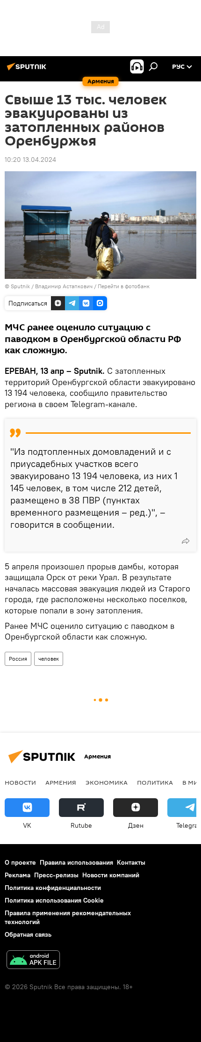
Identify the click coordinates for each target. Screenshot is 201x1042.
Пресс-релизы (56, 875)
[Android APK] (33, 960)
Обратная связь (28, 934)
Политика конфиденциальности (53, 887)
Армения (60, 782)
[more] (185, 541)
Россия (18, 658)
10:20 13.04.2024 (30, 159)
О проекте (20, 862)
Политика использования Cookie (54, 900)
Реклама (17, 875)
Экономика (107, 782)
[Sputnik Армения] (28, 70)
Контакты (131, 862)
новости (20, 782)
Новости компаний (110, 875)
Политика (155, 782)
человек (48, 658)
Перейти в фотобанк (124, 286)
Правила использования (76, 862)
